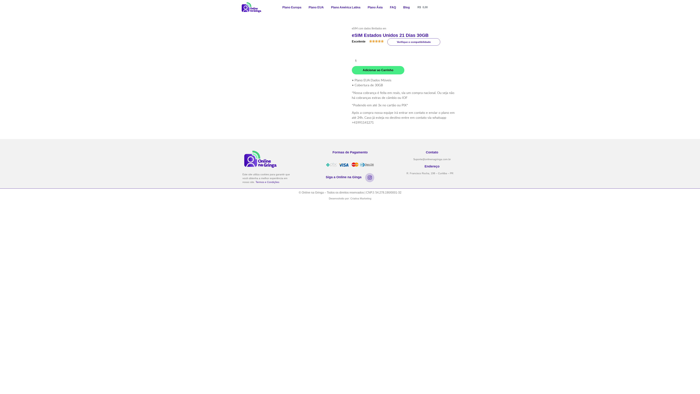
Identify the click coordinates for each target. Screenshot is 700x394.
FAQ (393, 7)
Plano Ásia (375, 7)
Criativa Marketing (360, 198)
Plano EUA (316, 7)
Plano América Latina (345, 7)
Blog (406, 7)
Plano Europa (291, 7)
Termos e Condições (267, 182)
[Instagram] (369, 177)
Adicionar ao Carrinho (378, 70)
